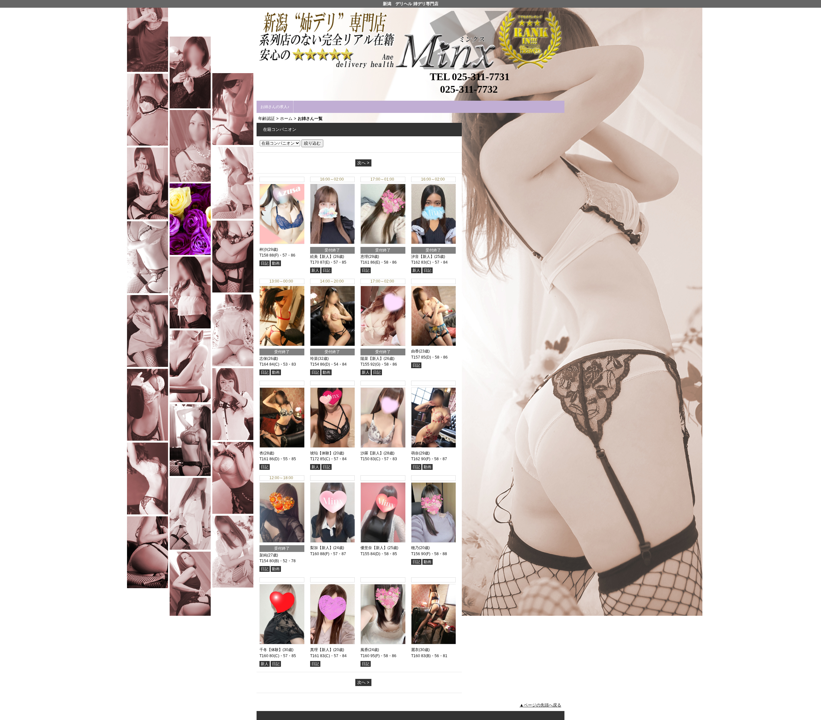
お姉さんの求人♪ (274, 107)
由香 (415, 351)
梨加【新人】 (321, 548)
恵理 (364, 256)
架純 (263, 555)
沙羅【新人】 (372, 453)
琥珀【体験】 (321, 453)
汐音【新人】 (422, 256)
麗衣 (415, 650)
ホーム (286, 118)
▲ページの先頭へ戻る (540, 705)
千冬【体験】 (271, 650)
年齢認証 (266, 118)
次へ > (363, 162)
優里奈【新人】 (373, 548)
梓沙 (263, 249)
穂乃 (415, 548)
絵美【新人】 (321, 256)
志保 (263, 358)
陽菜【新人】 (372, 358)
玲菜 (314, 358)
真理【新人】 (321, 650)
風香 (364, 650)
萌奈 (415, 453)
